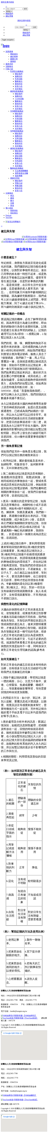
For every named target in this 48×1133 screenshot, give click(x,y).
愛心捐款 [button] (9, 208)
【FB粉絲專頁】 (30, 1016)
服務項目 (18, 76)
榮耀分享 (14, 59)
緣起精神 (14, 56)
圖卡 (12, 201)
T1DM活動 (19, 99)
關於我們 (18, 74)
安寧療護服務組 (16, 131)
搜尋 (25, 9)
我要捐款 (14, 211)
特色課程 (18, 161)
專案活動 (18, 186)
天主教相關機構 (21, 171)
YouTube (9, 217)
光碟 (12, 203)
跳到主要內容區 (7, 2)
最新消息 (9, 64)
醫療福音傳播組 (16, 168)
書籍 (12, 198)
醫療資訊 (18, 81)
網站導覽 (9, 16)
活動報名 (9, 66)
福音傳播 (18, 176)
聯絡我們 (9, 14)
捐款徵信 (14, 213)
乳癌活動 (18, 79)
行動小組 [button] (9, 69)
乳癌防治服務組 (16, 71)
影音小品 (18, 86)
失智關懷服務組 (16, 111)
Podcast (8, 215)
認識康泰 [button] (9, 52)
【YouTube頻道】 (31, 1018)
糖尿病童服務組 (16, 91)
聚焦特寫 (18, 84)
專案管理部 (15, 178)
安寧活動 (18, 138)
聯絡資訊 (14, 54)
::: (6, 6)
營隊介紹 (18, 183)
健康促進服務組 (16, 148)
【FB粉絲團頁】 (30, 1095)
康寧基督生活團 (21, 173)
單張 (12, 206)
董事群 (13, 61)
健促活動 (18, 156)
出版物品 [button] (9, 193)
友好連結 (18, 89)
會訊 (12, 196)
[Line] (14, 239)
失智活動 (18, 119)
